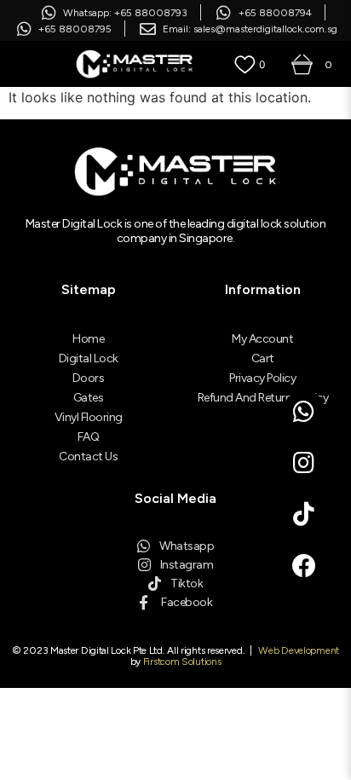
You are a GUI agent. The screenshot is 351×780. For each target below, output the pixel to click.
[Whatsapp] (304, 411)
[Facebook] (304, 566)
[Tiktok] (304, 514)
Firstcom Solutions (182, 661)
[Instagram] (304, 463)
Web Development (298, 650)
